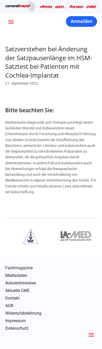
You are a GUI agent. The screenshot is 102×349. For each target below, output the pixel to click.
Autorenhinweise (20, 283)
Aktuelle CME (17, 290)
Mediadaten (16, 275)
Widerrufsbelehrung (23, 313)
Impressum (15, 321)
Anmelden (81, 21)
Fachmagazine (19, 268)
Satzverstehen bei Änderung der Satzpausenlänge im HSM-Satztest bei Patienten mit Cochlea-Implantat (48, 62)
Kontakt (12, 298)
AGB (9, 306)
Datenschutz (17, 328)
